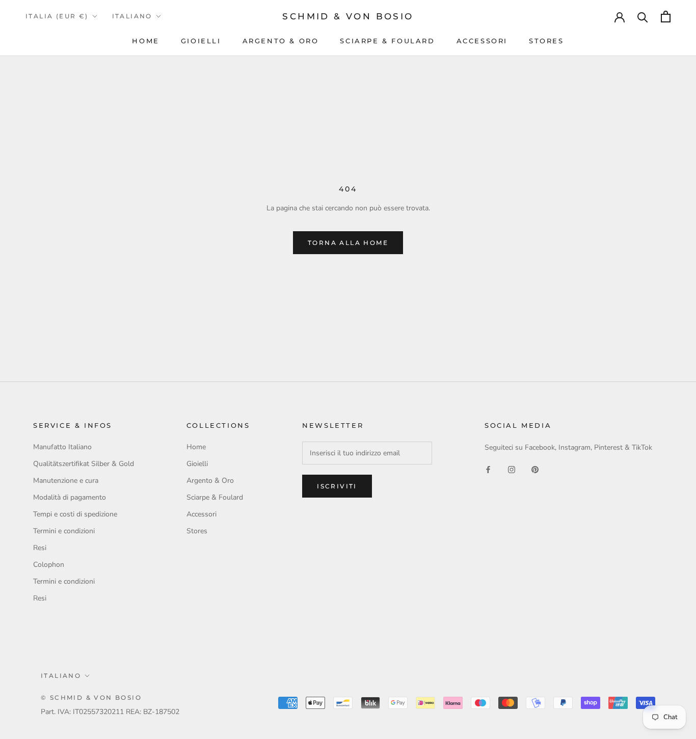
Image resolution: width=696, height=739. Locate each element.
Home (145, 41)
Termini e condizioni (64, 531)
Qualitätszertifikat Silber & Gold (83, 464)
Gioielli (201, 41)
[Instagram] (511, 469)
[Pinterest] (535, 469)
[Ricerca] (642, 16)
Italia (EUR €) (57, 16)
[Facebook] (488, 469)
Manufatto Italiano (62, 447)
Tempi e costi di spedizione (75, 514)
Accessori (482, 41)
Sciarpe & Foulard (387, 41)
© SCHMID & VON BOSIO (91, 697)
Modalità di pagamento (69, 497)
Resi (39, 548)
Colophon (48, 564)
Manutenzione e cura (65, 480)
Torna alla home (348, 243)
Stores (546, 41)
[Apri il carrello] (666, 16)
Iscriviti (337, 486)
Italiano (132, 16)
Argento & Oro (281, 41)
